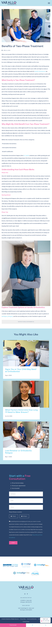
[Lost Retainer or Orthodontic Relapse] (26, 436)
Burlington (4, 316)
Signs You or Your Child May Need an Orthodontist (20, 370)
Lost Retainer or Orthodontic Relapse (18, 452)
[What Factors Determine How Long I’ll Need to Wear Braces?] (26, 395)
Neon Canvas (26, 621)
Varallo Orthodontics (40, 71)
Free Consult (13, 625)
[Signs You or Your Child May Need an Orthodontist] (26, 355)
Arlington (10, 316)
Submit (13, 542)
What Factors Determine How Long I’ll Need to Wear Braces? (21, 411)
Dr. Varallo (26, 155)
